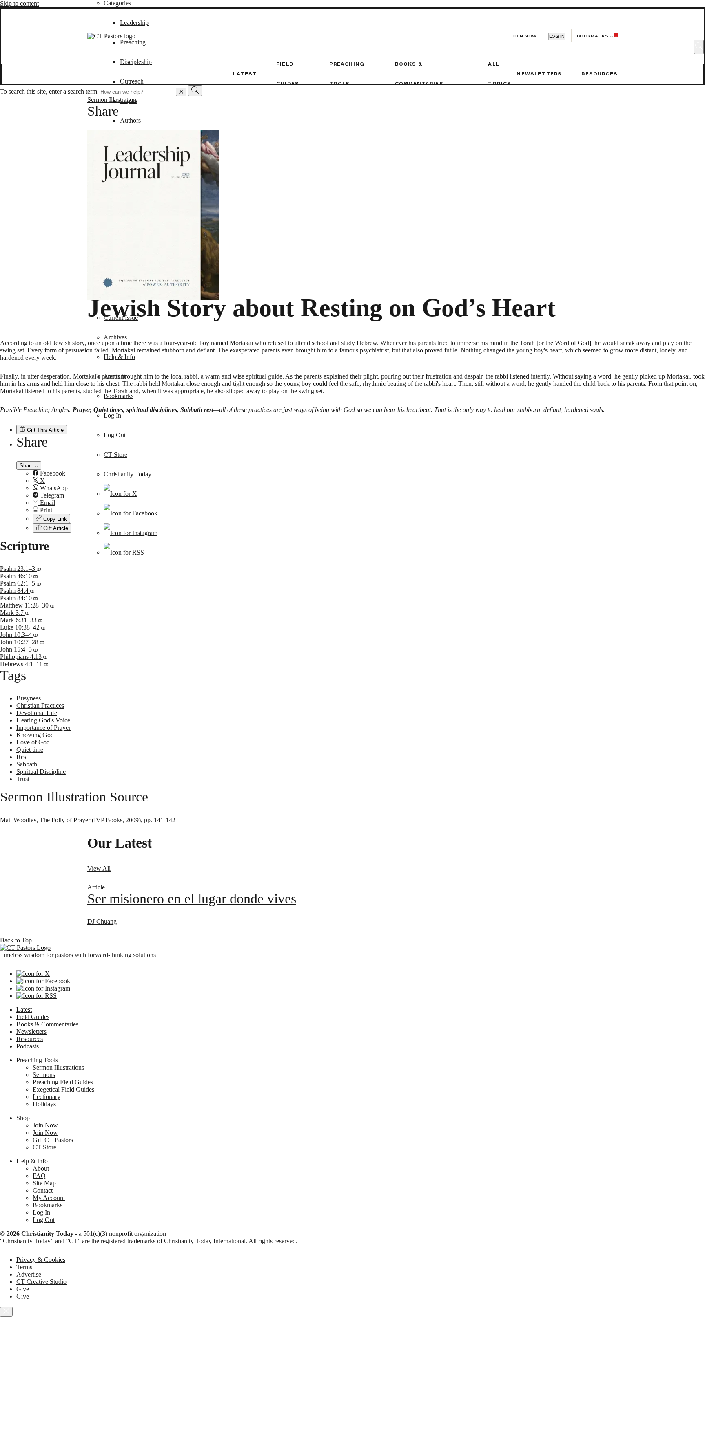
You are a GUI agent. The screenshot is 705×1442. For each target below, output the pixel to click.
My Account (49, 1197)
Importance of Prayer (43, 727)
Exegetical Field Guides (63, 1089)
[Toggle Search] (699, 47)
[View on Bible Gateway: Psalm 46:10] (35, 575)
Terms (24, 1267)
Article (96, 887)
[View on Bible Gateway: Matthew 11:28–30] (52, 605)
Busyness (28, 698)
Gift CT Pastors (53, 1139)
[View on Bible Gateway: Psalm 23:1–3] (39, 568)
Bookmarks (118, 395)
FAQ (39, 1175)
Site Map (44, 1183)
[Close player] (6, 1312)
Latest (245, 74)
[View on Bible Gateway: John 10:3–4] (35, 634)
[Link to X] (120, 493)
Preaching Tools (37, 1060)
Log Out (115, 434)
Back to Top (16, 940)
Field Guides (32, 1016)
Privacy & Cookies (40, 1259)
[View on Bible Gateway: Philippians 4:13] (45, 656)
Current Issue (121, 317)
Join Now (524, 36)
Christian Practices (40, 705)
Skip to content (19, 3)
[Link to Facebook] (130, 513)
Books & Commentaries (47, 1024)
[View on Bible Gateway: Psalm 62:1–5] (39, 583)
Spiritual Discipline (41, 771)
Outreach (132, 81)
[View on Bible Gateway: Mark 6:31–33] (40, 619)
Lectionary (46, 1096)
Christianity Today (127, 474)
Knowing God (35, 734)
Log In (112, 415)
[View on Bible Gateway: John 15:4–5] (35, 649)
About (41, 1168)
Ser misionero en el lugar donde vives (191, 898)
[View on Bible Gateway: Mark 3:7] (27, 612)
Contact (43, 1190)
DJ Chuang (102, 921)
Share (27, 465)
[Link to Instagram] (130, 532)
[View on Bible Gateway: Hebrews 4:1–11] (46, 663)
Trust (22, 778)
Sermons (44, 1074)
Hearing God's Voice (43, 720)
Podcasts (27, 1046)
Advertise (28, 1274)
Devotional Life (36, 712)
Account (115, 376)
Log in (557, 36)
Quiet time (29, 749)
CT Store (115, 454)
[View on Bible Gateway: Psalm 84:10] (35, 597)
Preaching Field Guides (63, 1082)
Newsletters (539, 74)
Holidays (44, 1104)
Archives (115, 337)
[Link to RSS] (124, 552)
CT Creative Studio (41, 1281)
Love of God (33, 742)
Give (22, 1289)
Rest (22, 756)
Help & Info (119, 356)
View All (99, 868)
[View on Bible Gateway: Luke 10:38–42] (43, 627)
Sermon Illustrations (58, 1067)
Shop (23, 1117)
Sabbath (26, 764)
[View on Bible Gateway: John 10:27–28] (42, 641)
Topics (128, 100)
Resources (599, 74)
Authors (130, 120)
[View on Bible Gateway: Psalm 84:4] (32, 590)
